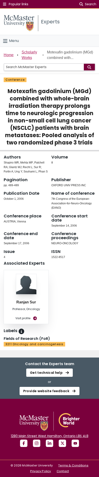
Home (9, 55)
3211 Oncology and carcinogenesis (34, 344)
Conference (15, 80)
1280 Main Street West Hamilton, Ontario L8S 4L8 (49, 436)
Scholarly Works (29, 55)
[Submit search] (89, 67)
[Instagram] (36, 443)
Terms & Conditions (73, 465)
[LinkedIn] (49, 443)
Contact (63, 471)
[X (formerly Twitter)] (62, 443)
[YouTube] (75, 443)
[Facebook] (23, 443)
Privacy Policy (40, 471)
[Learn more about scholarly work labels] (21, 331)
